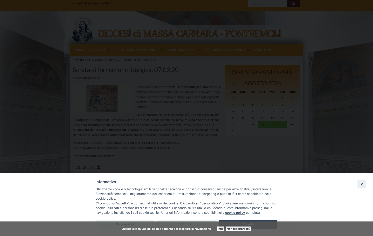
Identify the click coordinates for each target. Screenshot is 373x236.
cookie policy (235, 212)
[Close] (361, 184)
